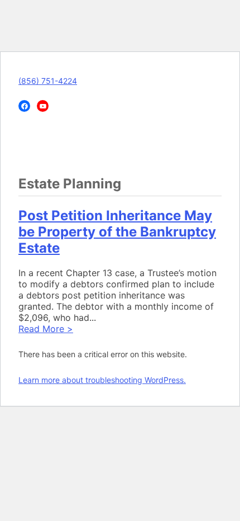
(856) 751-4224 (47, 81)
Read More (45, 328)
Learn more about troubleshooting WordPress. (102, 380)
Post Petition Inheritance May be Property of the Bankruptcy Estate (117, 231)
